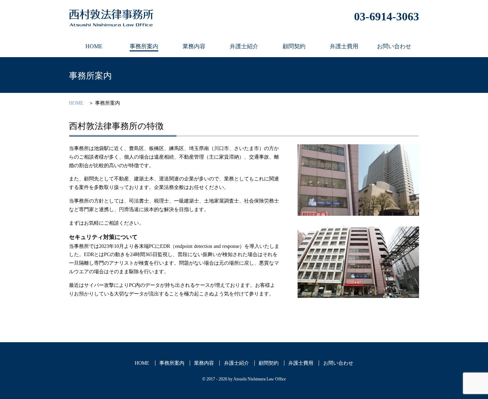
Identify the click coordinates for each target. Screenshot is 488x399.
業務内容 (204, 363)
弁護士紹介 (236, 363)
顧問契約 (269, 363)
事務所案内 (171, 363)
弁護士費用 (300, 363)
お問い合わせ (338, 363)
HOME (76, 103)
